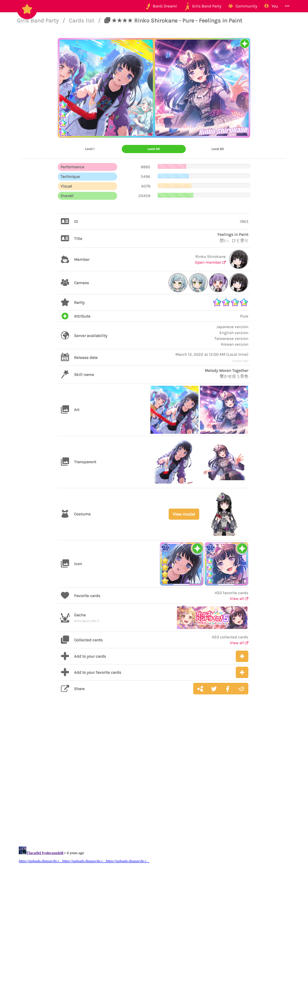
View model (184, 514)
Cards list (82, 20)
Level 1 (90, 149)
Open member (208, 262)
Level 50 (154, 149)
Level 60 (218, 149)
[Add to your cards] (242, 656)
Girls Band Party (38, 20)
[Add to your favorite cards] (242, 672)
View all (237, 598)
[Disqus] (154, 774)
